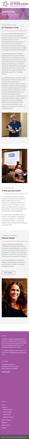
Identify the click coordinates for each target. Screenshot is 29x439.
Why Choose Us (7, 409)
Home (3, 405)
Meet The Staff (7, 412)
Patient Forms (6, 425)
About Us (4, 407)
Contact (4, 427)
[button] (26, 4)
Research (4, 422)
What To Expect (6, 420)
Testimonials (7, 414)
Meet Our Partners (8, 417)
